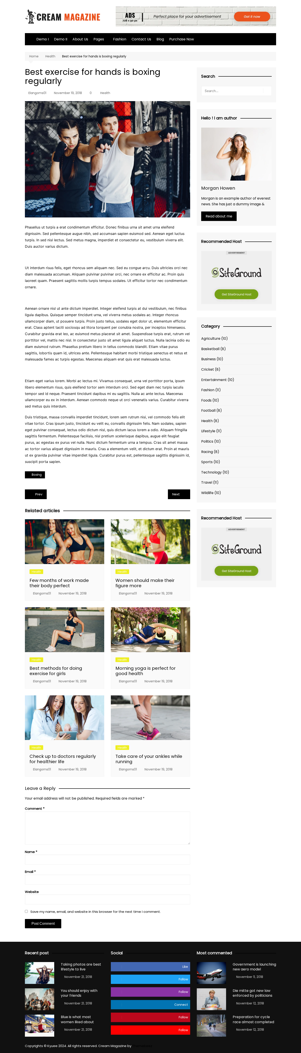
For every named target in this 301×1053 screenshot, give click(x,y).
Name (31, 851)
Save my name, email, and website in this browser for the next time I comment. (95, 911)
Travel (206, 482)
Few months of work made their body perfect (59, 583)
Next (176, 494)
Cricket (207, 369)
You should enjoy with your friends (79, 993)
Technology (211, 472)
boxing (37, 474)
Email (30, 871)
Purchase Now (181, 39)
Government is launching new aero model (254, 967)
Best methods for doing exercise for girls (56, 671)
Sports (207, 461)
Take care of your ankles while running (148, 759)
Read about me (219, 216)
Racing (207, 451)
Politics (207, 441)
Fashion (119, 39)
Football (208, 410)
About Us (80, 39)
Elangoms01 (37, 93)
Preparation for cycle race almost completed (253, 1019)
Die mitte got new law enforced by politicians (252, 993)
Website (32, 891)
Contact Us (141, 39)
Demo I (42, 39)
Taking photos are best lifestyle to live (81, 967)
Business (208, 359)
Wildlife (207, 492)
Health (105, 93)
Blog (160, 39)
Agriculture (210, 338)
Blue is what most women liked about (77, 1019)
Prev (38, 494)
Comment (35, 808)
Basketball (210, 348)
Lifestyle (208, 431)
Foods (206, 400)
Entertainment (214, 379)
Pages (98, 39)
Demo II (60, 39)
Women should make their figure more (145, 583)
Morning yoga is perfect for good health (145, 671)
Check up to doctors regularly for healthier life (63, 759)
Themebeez (142, 1046)
